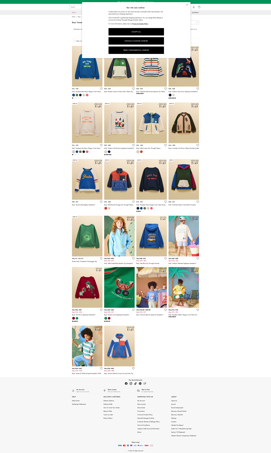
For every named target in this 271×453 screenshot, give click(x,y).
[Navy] (80, 95)
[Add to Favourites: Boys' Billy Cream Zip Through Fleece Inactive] (165, 145)
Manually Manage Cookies (145, 418)
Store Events (141, 408)
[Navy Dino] (170, 95)
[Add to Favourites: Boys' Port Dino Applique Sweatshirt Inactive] (101, 310)
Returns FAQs (108, 411)
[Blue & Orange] (141, 151)
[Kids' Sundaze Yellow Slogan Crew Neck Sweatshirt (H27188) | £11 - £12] (184, 287)
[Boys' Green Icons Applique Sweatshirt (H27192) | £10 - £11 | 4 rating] (119, 321)
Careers (173, 422)
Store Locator (141, 404)
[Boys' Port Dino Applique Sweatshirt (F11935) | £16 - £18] (87, 287)
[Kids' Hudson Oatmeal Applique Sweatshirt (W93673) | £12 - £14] (184, 236)
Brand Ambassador (177, 408)
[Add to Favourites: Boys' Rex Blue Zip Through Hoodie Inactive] (165, 258)
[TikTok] (135, 383)
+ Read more (193, 28)
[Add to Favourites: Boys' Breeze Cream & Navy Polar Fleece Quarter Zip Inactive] (133, 88)
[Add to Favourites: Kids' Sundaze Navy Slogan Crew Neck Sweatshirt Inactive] (165, 202)
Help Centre (76, 401)
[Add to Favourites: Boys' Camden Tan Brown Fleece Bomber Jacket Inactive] (197, 145)
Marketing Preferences (79, 404)
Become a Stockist (177, 415)
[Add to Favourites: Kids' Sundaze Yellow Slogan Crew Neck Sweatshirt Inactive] (197, 310)
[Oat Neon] (83, 95)
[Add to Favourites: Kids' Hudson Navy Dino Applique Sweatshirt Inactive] (197, 88)
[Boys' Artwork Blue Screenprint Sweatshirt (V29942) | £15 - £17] (151, 287)
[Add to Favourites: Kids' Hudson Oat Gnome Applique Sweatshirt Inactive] (133, 145)
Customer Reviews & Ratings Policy (148, 422)
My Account (141, 401)
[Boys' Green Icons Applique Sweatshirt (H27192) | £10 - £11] (119, 287)
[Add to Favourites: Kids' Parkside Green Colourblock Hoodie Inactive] (197, 202)
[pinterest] (140, 383)
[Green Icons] (77, 318)
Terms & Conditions (143, 425)
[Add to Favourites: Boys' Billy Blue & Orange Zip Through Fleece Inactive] (133, 202)
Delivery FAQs (108, 404)
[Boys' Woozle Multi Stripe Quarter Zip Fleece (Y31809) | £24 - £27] (151, 66)
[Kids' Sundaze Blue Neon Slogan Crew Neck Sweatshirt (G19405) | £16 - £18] (87, 66)
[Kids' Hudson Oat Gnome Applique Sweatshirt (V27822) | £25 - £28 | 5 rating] (119, 155)
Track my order (108, 415)
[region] (136, 30)
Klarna (139, 432)
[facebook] (126, 383)
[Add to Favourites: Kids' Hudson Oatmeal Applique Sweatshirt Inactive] (197, 258)
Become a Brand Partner (179, 411)
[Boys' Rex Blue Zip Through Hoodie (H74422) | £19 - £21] (151, 236)
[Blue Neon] (73, 95)
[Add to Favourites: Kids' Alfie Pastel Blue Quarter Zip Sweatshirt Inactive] (133, 258)
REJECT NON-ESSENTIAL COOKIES (136, 50)
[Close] (187, 4)
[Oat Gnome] (173, 95)
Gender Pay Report (177, 425)
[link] (193, 7)
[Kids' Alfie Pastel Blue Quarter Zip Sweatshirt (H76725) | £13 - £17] (119, 236)
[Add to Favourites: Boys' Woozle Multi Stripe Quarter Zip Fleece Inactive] (165, 88)
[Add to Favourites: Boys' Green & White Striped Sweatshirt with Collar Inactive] (101, 368)
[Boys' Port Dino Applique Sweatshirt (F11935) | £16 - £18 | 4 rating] (87, 321)
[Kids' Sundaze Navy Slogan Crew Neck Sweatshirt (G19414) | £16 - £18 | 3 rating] (151, 211)
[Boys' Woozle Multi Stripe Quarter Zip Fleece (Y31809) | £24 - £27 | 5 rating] (151, 93)
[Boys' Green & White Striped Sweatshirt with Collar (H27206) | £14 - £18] (87, 346)
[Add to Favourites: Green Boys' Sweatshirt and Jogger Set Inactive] (101, 258)
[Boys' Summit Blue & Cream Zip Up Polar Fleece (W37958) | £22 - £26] (119, 346)
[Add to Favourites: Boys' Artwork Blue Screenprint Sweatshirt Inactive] (165, 310)
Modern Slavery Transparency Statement (183, 436)
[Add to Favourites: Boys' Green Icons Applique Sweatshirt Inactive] (133, 310)
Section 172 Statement (178, 432)
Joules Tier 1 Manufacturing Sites (181, 429)
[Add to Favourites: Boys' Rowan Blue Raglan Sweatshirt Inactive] (101, 202)
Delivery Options (109, 401)
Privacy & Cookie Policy (145, 415)
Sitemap (173, 418)
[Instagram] (131, 383)
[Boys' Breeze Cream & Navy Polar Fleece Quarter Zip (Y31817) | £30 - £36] (119, 66)
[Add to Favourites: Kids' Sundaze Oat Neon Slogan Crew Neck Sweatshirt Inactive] (101, 145)
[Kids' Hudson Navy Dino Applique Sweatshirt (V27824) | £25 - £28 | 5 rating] (184, 98)
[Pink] (87, 95)
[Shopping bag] (199, 7)
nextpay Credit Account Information (148, 429)
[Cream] (138, 151)
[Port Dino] (73, 318)
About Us (174, 401)
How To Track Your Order (112, 408)
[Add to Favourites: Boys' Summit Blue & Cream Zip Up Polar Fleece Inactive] (133, 368)
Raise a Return (108, 418)
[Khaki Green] (77, 95)
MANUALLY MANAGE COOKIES (136, 41)
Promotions (141, 411)
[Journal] (144, 383)
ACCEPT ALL (136, 32)
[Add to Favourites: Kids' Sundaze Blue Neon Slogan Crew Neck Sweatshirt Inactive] (101, 88)
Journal (173, 404)
